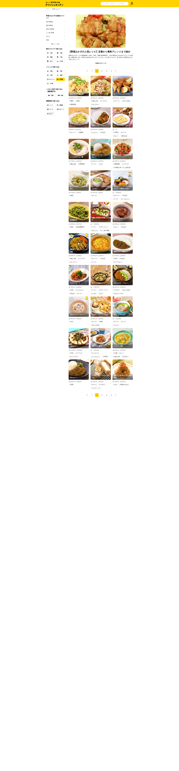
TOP (47, 9)
